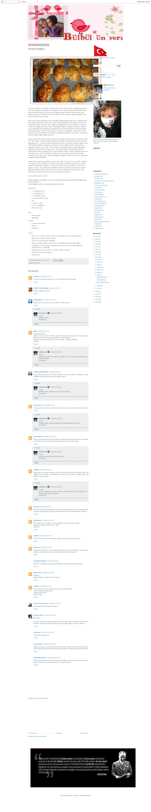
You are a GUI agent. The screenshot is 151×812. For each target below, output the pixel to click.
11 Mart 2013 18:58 (56, 418)
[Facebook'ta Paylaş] (60, 260)
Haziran (99, 270)
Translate (108, 77)
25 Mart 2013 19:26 (54, 603)
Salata (97, 224)
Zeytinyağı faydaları (39, 657)
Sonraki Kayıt (33, 733)
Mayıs (99, 272)
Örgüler (97, 215)
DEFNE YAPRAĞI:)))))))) (40, 288)
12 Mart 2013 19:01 (46, 547)
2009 (97, 299)
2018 (97, 244)
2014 (97, 254)
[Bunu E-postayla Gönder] (54, 260)
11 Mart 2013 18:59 (56, 487)
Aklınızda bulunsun (100, 174)
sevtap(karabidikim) (39, 561)
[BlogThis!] (56, 260)
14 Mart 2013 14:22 (46, 586)
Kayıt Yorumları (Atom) (39, 736)
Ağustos (99, 267)
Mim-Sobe (98, 210)
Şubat (99, 286)
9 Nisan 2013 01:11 (50, 615)
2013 (97, 257)
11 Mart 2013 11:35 (54, 288)
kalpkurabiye (37, 520)
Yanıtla (35, 282)
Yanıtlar (37, 309)
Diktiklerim (98, 183)
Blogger (70, 795)
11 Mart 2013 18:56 (56, 352)
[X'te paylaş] (58, 260)
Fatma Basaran (38, 436)
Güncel (97, 187)
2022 (97, 239)
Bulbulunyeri (43, 313)
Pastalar (97, 217)
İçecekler (97, 192)
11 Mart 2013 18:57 (56, 387)
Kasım (99, 262)
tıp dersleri (36, 632)
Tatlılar (97, 226)
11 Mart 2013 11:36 (49, 300)
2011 (97, 294)
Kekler (97, 199)
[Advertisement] (58, 716)
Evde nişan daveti (100, 185)
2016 (97, 249)
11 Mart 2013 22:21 (48, 520)
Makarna (97, 208)
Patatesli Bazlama (102, 277)
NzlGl (35, 331)
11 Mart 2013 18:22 (49, 436)
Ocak (98, 288)
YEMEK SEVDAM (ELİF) (40, 372)
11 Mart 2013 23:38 (46, 536)
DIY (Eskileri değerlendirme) (103, 181)
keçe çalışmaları (100, 196)
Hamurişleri (37, 263)
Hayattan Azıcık (38, 615)
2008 (97, 302)
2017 (97, 247)
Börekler (97, 176)
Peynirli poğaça (101, 280)
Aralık (98, 259)
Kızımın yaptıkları (100, 203)
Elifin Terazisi (37, 572)
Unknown (36, 276)
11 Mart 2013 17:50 (49, 405)
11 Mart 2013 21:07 (46, 507)
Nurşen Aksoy (38, 405)
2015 (97, 252)
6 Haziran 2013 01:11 (49, 644)
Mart (98, 275)
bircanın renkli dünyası (40, 603)
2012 (97, 291)
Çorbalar (97, 178)
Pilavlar (97, 219)
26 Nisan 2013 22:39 (47, 632)
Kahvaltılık (98, 194)
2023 (97, 236)
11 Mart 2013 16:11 (54, 372)
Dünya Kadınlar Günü (103, 282)
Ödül (96, 212)
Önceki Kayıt (84, 733)
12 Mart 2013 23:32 (52, 561)
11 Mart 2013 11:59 (43, 331)
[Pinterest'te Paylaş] (62, 260)
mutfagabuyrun (38, 300)
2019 (97, 241)
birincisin (36, 547)
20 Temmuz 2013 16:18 (54, 657)
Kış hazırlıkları (99, 201)
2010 (97, 297)
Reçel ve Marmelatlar (101, 221)
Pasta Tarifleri (37, 644)
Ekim (98, 264)
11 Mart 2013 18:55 (56, 313)
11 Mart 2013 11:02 (46, 276)
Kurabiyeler (98, 206)
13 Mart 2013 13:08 (48, 572)
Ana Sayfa (58, 733)
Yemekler (97, 228)
